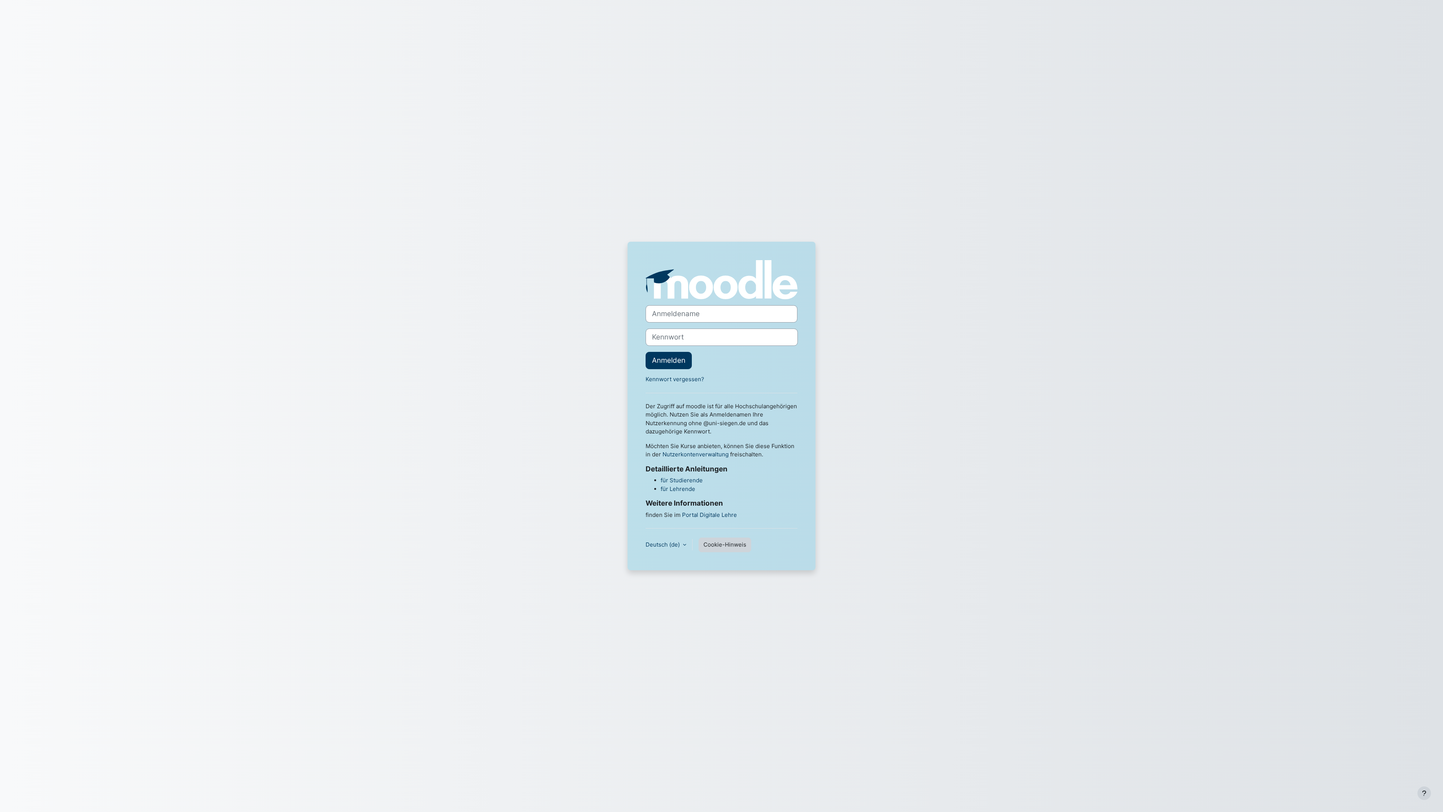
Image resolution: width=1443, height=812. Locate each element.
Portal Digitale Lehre (709, 514)
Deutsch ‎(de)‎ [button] (663, 544)
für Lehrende (678, 488)
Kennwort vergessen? (675, 379)
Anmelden (668, 360)
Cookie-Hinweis (724, 544)
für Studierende (682, 480)
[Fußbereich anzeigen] (1424, 793)
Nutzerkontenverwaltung (696, 454)
